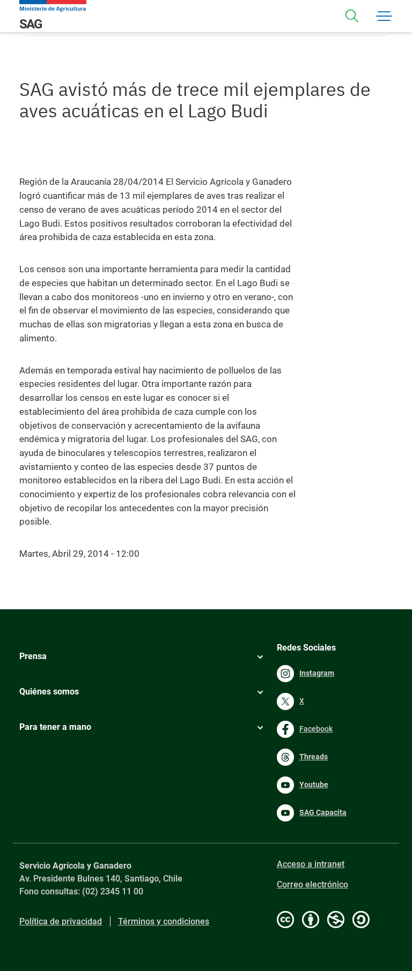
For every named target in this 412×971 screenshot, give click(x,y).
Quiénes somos (49, 691)
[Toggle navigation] (352, 16)
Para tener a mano (55, 727)
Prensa (33, 656)
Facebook (316, 728)
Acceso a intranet (310, 864)
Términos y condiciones (163, 921)
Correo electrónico (312, 884)
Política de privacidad (60, 921)
